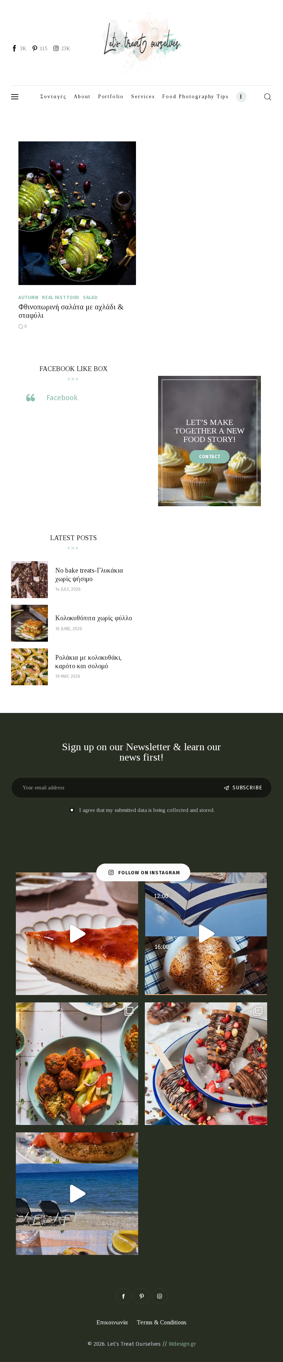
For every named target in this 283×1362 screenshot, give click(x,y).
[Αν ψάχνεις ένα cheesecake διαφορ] (77, 933)
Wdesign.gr (182, 1344)
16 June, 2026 (68, 628)
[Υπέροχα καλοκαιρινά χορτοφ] (77, 1063)
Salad (90, 297)
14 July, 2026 (68, 589)
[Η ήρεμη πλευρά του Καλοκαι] (206, 933)
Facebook (61, 397)
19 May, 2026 (67, 676)
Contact (209, 456)
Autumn (28, 297)
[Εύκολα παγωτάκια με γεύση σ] (206, 1063)
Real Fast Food (60, 297)
